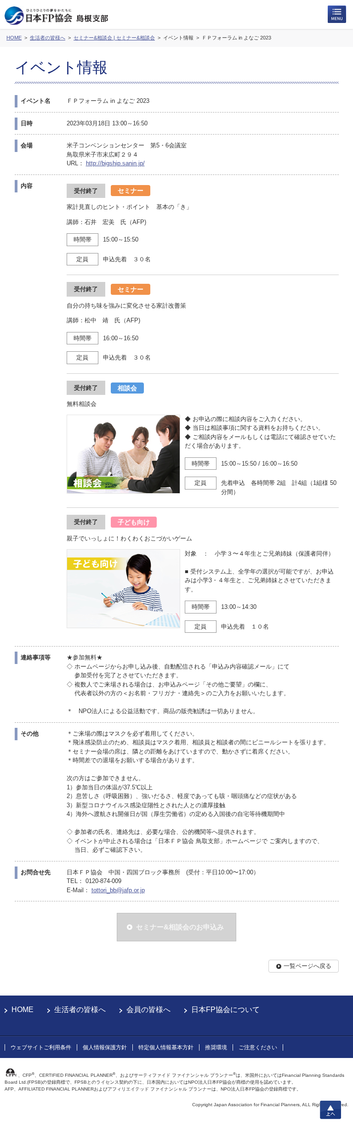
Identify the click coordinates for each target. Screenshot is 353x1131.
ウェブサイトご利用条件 (41, 1047)
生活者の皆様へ (80, 1009)
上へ (330, 1110)
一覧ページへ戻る (307, 965)
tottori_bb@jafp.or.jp (118, 890)
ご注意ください (258, 1047)
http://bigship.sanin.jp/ (115, 163)
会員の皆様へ (148, 1009)
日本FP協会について (225, 1009)
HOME (22, 1009)
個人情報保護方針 (105, 1047)
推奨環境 (216, 1047)
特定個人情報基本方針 (166, 1047)
